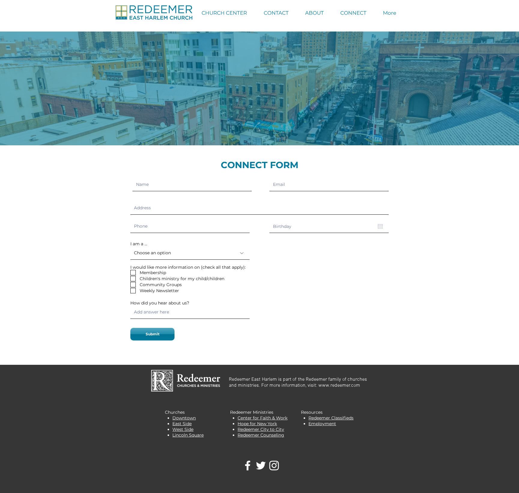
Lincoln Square (188, 435)
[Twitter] (260, 465)
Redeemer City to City (261, 429)
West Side (182, 429)
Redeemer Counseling (261, 435)
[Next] (486, 88)
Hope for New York (257, 423)
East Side (182, 423)
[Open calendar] (380, 226)
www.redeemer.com (339, 386)
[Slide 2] (259, 130)
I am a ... (138, 244)
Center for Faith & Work (262, 418)
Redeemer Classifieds (331, 418)
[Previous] (32, 88)
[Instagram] (274, 465)
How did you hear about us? (159, 303)
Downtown (184, 418)
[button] (276, 13)
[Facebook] (247, 465)
